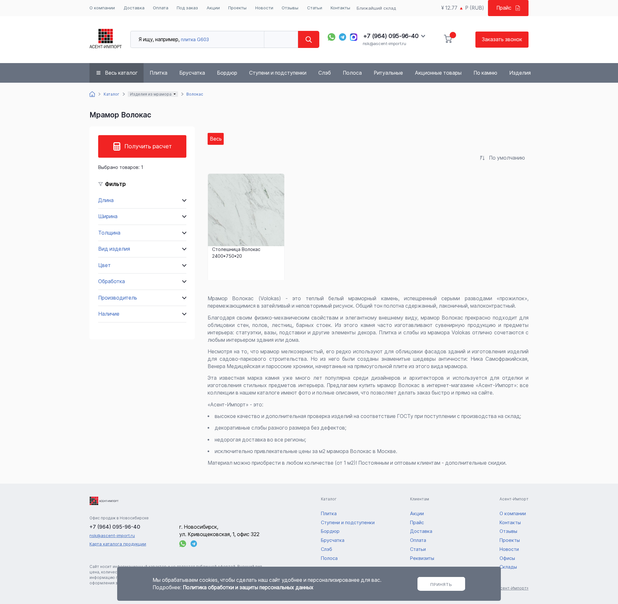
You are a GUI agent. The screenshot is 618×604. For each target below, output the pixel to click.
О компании (102, 7)
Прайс (503, 8)
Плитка (158, 73)
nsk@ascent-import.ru (384, 43)
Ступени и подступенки (277, 73)
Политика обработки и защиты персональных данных (248, 587)
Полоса (352, 73)
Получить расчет (148, 146)
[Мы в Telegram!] (343, 37)
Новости (264, 7)
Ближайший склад (376, 8)
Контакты (340, 7)
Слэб (324, 73)
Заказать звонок (502, 39)
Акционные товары (438, 73)
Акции (213, 7)
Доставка (134, 7)
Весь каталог (121, 73)
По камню (485, 73)
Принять (441, 584)
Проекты (237, 7)
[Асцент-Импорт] (105, 39)
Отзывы (290, 7)
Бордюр (227, 73)
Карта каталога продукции (117, 543)
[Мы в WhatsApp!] (331, 37)
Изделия (520, 73)
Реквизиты (422, 558)
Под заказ (187, 7)
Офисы (507, 558)
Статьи (314, 7)
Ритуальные (388, 73)
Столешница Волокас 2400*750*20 (236, 252)
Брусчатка (192, 73)
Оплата (160, 7)
